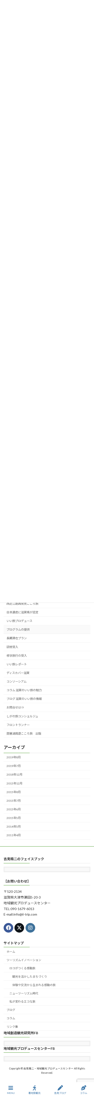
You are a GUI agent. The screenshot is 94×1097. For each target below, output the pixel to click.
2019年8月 (14, 757)
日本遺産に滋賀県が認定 (22, 612)
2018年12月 (14, 774)
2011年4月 (14, 835)
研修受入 (12, 647)
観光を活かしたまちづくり (29, 976)
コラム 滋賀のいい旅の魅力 (24, 690)
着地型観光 (34, 1092)
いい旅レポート (17, 664)
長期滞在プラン (17, 638)
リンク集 (12, 1026)
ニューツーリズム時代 (23, 993)
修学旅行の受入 (17, 655)
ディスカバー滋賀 (18, 673)
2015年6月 (14, 809)
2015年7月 (14, 800)
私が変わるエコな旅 (22, 1001)
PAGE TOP (86, 1075)
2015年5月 (14, 818)
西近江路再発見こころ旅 (22, 603)
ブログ (11, 1010)
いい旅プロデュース (19, 621)
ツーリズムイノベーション (24, 960)
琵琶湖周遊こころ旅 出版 (24, 733)
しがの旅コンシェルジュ (22, 716)
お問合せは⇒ (15, 707)
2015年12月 (14, 783)
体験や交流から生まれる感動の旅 (34, 985)
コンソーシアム (17, 681)
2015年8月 (14, 792)
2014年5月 (14, 826)
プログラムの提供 (18, 629)
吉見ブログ (60, 1092)
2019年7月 (14, 766)
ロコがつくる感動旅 (22, 968)
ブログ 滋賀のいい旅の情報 (24, 699)
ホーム (11, 951)
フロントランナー (18, 725)
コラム (11, 1018)
